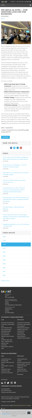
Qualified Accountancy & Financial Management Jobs (8, 324)
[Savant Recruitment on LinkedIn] (25, 1)
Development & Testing (23, 364)
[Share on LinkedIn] (17, 147)
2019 (4, 264)
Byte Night (16, 405)
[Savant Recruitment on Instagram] (12, 383)
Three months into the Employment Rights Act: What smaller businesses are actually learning (16, 158)
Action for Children (26, 405)
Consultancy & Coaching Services (11, 386)
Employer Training (6, 390)
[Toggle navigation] (30, 5)
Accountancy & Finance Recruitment (12, 317)
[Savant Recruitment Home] (4, 1)
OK (29, 412)
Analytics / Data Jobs (7, 372)
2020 (4, 260)
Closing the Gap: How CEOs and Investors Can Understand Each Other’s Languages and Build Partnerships (16, 199)
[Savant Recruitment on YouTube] (30, 1)
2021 (4, 256)
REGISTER (5, 137)
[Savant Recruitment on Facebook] (26, 1)
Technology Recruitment (9, 353)
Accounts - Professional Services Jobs (7, 346)
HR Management (5, 389)
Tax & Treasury (21, 326)
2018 (4, 267)
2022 (4, 252)
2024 (4, 244)
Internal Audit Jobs (6, 339)
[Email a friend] (21, 147)
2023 (4, 248)
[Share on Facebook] (11, 147)
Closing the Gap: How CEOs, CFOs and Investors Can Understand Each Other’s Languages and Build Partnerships (14, 189)
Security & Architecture (23, 362)
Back (3, 18)
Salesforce (20, 374)
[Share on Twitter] (14, 147)
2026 (4, 236)
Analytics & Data (21, 369)
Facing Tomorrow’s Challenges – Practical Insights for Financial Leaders (14, 166)
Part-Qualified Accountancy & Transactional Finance (23, 336)
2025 (4, 240)
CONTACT (13, 1)
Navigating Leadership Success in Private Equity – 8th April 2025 (16, 225)
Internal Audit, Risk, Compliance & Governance (22, 331)
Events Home (5, 280)
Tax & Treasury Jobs (6, 327)
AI (17, 372)
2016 (4, 275)
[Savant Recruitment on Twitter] (27, 1)
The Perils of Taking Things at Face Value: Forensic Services (14, 181)
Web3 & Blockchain (22, 371)
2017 (4, 271)
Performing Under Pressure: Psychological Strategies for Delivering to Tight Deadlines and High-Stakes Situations (16, 216)
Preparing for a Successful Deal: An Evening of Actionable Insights (16, 173)
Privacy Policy (6, 414)
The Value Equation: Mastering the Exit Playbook (13, 208)
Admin (3, 408)
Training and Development (8, 392)
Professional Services (23, 327)
